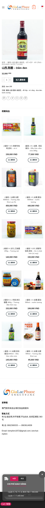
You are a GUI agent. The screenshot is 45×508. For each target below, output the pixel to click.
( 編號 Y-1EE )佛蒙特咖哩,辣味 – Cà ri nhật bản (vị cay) (33, 251)
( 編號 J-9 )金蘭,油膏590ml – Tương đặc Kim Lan (33, 353)
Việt (14, 479)
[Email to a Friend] (17, 98)
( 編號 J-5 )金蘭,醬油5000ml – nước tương (33, 199)
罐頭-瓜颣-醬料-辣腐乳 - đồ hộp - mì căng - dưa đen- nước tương (22, 63)
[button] (3, 7)
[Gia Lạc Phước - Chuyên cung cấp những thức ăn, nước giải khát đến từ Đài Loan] (18, 7)
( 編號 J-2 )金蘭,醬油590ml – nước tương (33, 301)
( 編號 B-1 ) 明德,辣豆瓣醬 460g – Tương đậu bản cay (11, 302)
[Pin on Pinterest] (21, 98)
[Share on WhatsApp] (4, 98)
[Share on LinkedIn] (26, 98)
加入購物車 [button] (11, 160)
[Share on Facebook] (8, 98)
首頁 (3, 62)
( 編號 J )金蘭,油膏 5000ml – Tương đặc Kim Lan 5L (11, 199)
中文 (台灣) (41, 7)
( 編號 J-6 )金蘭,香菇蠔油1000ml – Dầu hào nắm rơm (11, 353)
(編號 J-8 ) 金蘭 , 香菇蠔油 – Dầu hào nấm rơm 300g (33, 148)
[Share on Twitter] (13, 98)
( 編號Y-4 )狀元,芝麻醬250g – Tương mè (11, 250)
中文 (22, 479)
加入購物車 (21, 80)
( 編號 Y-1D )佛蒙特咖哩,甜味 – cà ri (11, 147)
